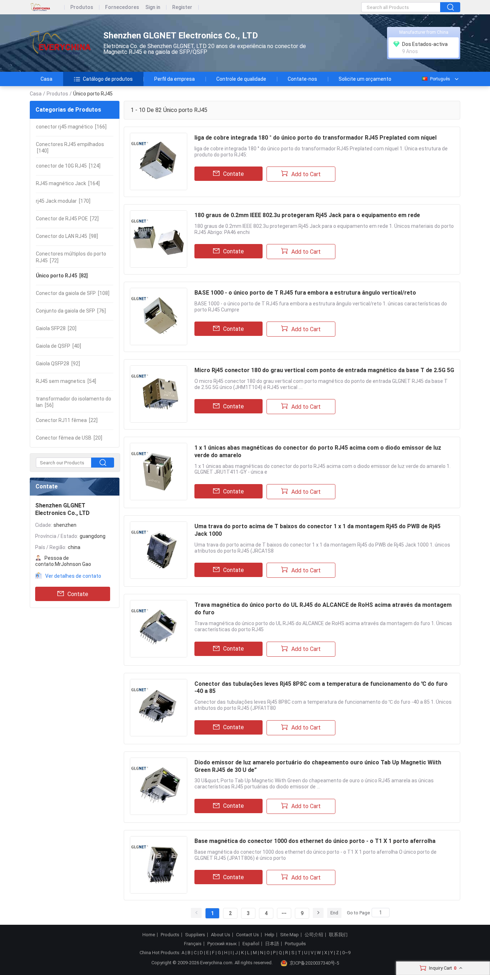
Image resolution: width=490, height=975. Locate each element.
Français (193, 944)
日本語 (272, 944)
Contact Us (247, 935)
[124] (68, 166)
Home (148, 935)
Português (440, 78)
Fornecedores (122, 7)
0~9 (346, 952)
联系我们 (338, 935)
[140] (70, 147)
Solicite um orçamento (365, 79)
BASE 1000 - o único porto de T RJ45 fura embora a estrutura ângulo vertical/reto (305, 292)
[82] (62, 275)
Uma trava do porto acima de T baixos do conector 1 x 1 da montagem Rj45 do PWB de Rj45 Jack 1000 (317, 530)
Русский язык (222, 944)
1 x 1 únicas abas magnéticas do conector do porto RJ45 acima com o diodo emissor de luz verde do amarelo (317, 451)
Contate (77, 594)
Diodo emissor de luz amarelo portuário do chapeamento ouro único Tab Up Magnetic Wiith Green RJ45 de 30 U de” (317, 766)
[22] (67, 420)
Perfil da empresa (174, 79)
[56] (73, 402)
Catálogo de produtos (108, 79)
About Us (220, 935)
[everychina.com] (47, 7)
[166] (71, 127)
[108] (72, 293)
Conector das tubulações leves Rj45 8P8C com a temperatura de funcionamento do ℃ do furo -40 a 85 (321, 687)
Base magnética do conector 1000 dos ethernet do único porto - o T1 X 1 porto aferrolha (314, 841)
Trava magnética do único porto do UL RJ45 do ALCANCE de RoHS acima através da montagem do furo (323, 608)
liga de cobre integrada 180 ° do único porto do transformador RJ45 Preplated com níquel (315, 137)
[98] (67, 236)
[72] (67, 218)
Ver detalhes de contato (73, 576)
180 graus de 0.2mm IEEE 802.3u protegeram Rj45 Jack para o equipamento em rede (307, 215)
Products (170, 935)
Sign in (152, 7)
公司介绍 (314, 935)
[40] (58, 346)
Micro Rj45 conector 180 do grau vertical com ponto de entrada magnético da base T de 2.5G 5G (324, 370)
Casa (46, 79)
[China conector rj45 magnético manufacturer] (60, 43)
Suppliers (195, 935)
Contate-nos (302, 79)
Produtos (81, 7)
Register (182, 7)
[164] (68, 183)
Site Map (289, 935)
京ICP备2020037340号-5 (314, 963)
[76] (71, 311)
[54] (66, 381)
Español (250, 944)
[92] (58, 363)
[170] (63, 201)
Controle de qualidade (241, 79)
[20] (56, 328)
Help (269, 935)
